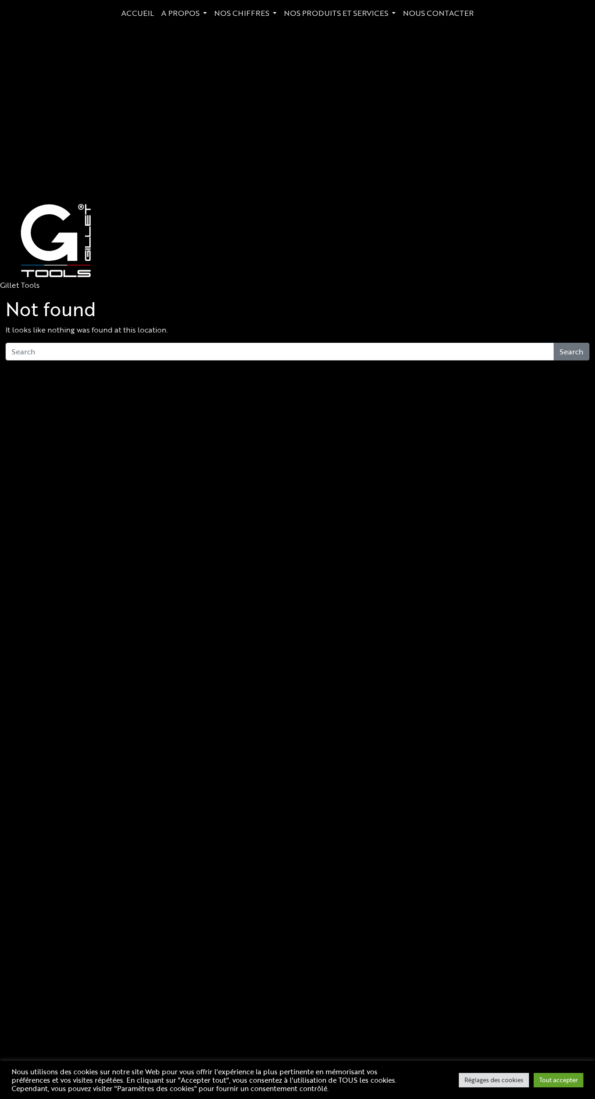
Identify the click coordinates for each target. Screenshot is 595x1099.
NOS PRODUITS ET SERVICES (337, 13)
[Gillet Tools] (56, 240)
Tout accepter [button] (558, 1080)
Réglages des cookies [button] (493, 1080)
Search (571, 351)
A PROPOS (181, 13)
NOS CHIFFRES (242, 13)
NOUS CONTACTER (438, 13)
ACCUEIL (137, 13)
